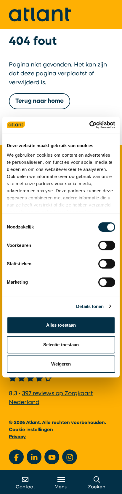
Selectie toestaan (61, 344)
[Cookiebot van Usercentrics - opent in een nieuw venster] (89, 125)
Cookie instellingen (31, 430)
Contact (25, 487)
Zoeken (96, 487)
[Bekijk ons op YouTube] (51, 456)
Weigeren (61, 363)
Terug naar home (39, 101)
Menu (61, 487)
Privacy (17, 437)
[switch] (106, 245)
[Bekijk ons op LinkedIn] (34, 456)
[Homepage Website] (40, 14)
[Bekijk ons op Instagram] (69, 456)
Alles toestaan (61, 325)
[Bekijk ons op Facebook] (16, 456)
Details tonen (90, 306)
